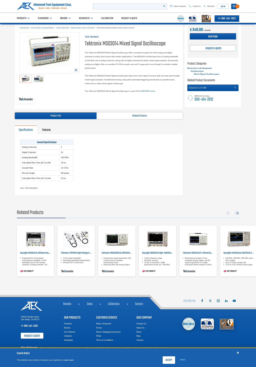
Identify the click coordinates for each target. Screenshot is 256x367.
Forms (99, 328)
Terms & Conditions (104, 340)
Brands (67, 328)
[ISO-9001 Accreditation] (226, 324)
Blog (138, 336)
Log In (223, 6)
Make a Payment (103, 323)
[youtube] (234, 301)
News (138, 332)
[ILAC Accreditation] (189, 324)
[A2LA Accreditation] (207, 324)
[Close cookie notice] (238, 352)
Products (68, 323)
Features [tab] (46, 130)
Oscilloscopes (62, 28)
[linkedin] (226, 301)
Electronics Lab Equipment (42, 28)
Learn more (68, 360)
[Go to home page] (45, 6)
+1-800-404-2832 (227, 18)
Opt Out (182, 360)
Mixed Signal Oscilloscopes (82, 28)
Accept (168, 360)
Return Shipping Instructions (108, 332)
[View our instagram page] (218, 301)
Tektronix (92, 37)
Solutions (68, 336)
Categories (24, 28)
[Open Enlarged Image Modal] (76, 70)
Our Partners (69, 332)
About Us (140, 328)
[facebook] (202, 301)
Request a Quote (32, 336)
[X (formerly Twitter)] (210, 301)
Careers (139, 340)
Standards (68, 340)
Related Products (139, 115)
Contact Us (141, 323)
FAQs (98, 336)
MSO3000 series (148, 91)
